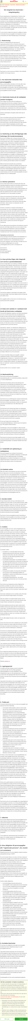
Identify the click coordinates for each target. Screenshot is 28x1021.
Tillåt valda (6, 1019)
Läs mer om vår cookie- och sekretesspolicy (9, 996)
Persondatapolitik (3, 6)
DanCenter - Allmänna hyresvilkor (17, 4)
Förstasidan (6, 4)
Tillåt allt (21, 1019)
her (9, 661)
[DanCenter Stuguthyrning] (14, 1)
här (10, 998)
